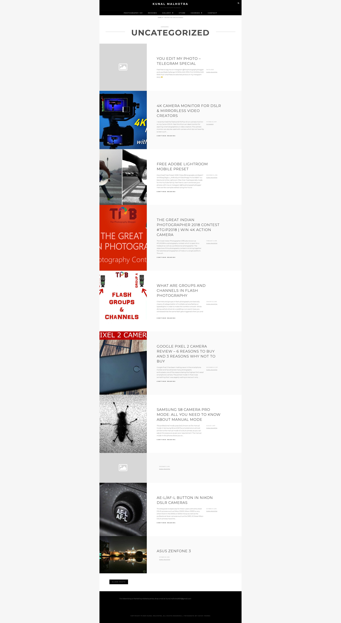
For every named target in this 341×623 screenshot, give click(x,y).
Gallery (166, 13)
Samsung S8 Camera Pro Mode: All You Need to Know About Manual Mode (189, 414)
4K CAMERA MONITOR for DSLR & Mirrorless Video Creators (189, 111)
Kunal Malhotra (170, 4)
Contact (212, 13)
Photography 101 (133, 13)
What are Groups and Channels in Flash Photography (181, 290)
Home (160, 17)
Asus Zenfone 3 (174, 551)
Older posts (119, 582)
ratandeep (209, 124)
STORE (182, 13)
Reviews (152, 13)
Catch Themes (204, 615)
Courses (195, 13)
